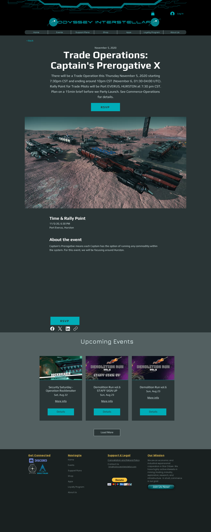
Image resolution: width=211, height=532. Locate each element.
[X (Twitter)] (60, 329)
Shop (70, 476)
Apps (70, 481)
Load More (107, 432)
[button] (153, 13)
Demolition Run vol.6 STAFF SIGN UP (107, 388)
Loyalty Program (76, 486)
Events (71, 465)
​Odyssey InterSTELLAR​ (104, 21)
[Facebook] (52, 329)
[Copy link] (76, 329)
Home (71, 459)
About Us (72, 492)
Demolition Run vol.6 (153, 387)
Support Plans (75, 470)
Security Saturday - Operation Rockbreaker (61, 388)
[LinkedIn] (68, 329)
